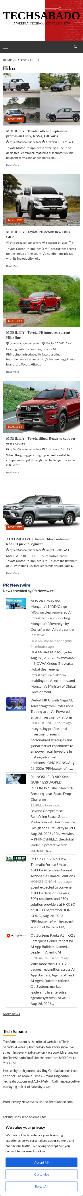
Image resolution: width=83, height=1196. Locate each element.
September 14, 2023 (56, 242)
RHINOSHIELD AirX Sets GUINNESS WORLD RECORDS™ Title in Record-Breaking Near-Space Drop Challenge (52, 787)
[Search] (75, 46)
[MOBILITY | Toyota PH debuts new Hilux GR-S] (41, 200)
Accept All (41, 1162)
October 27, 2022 (55, 343)
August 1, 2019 (54, 550)
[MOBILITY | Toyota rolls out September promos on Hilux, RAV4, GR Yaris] (41, 99)
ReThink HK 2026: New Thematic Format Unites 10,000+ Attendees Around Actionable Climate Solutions (53, 867)
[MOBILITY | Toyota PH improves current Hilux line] (41, 301)
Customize (41, 1174)
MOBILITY (15, 119)
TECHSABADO (41, 15)
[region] (41, 1158)
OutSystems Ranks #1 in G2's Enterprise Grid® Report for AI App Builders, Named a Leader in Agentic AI (53, 943)
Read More (12, 165)
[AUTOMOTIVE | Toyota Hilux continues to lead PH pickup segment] (41, 507)
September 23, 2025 (56, 141)
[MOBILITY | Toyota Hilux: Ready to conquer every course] (41, 406)
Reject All (41, 1186)
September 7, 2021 (56, 449)
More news (11, 1014)
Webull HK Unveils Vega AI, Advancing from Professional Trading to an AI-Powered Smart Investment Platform (52, 708)
